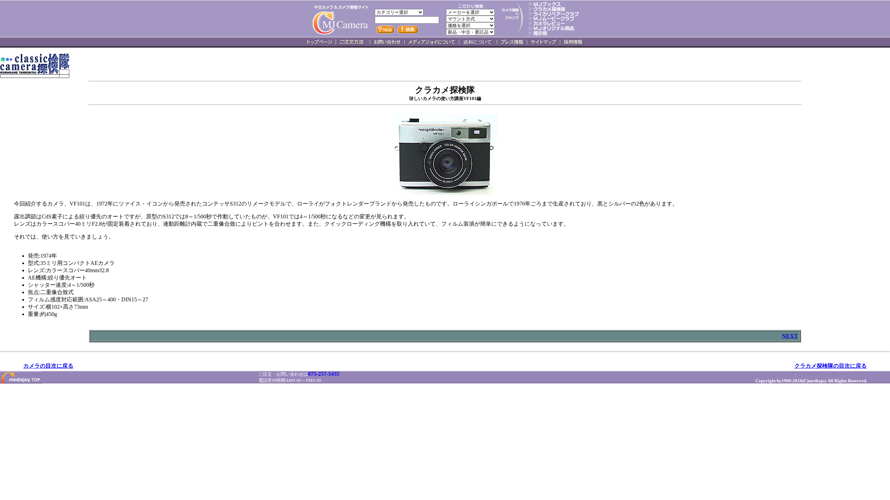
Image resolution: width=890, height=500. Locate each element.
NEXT (790, 336)
